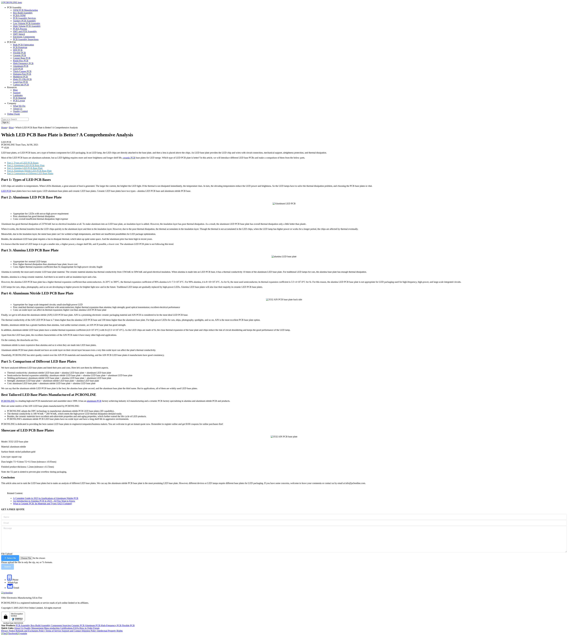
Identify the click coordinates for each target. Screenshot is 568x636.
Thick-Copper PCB (22, 71)
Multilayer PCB (20, 76)
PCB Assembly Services (24, 18)
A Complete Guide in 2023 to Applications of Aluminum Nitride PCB (45, 498)
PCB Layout (19, 100)
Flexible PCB (19, 52)
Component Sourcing (61, 625)
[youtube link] (22, 633)
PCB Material (19, 98)
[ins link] (3, 633)
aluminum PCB (94, 401)
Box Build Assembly (23, 13)
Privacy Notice (8, 630)
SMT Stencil (19, 34)
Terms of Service (53, 630)
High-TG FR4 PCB (22, 79)
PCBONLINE (8, 401)
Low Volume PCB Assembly (26, 23)
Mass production (52, 628)
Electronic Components (24, 36)
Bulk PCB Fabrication (23, 44)
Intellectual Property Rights (110, 630)
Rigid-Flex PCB (20, 60)
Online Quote (13, 114)
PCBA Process (20, 29)
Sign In (5, 122)
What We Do (19, 106)
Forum (96, 628)
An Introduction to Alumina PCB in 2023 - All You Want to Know (44, 501)
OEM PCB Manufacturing (25, 10)
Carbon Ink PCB (21, 84)
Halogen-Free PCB (22, 74)
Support (16, 92)
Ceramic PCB (19, 55)
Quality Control (20, 111)
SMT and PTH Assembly (25, 31)
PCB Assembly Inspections (25, 39)
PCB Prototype (20, 47)
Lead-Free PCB (20, 82)
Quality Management (34, 628)
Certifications (66, 628)
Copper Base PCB (21, 58)
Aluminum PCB (20, 66)
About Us (17, 108)
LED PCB (18, 68)
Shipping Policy (89, 630)
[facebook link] (11, 633)
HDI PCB (17, 50)
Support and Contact (72, 630)
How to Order (86, 628)
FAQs (76, 628)
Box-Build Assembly (41, 625)
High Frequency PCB (23, 63)
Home (4, 127)
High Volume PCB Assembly (27, 26)
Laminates (18, 95)
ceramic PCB (129, 157)
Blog (15, 90)
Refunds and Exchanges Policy (30, 630)
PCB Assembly (23, 625)
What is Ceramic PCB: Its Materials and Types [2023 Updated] (42, 503)
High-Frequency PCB (111, 625)
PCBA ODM (19, 15)
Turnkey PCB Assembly (24, 21)
